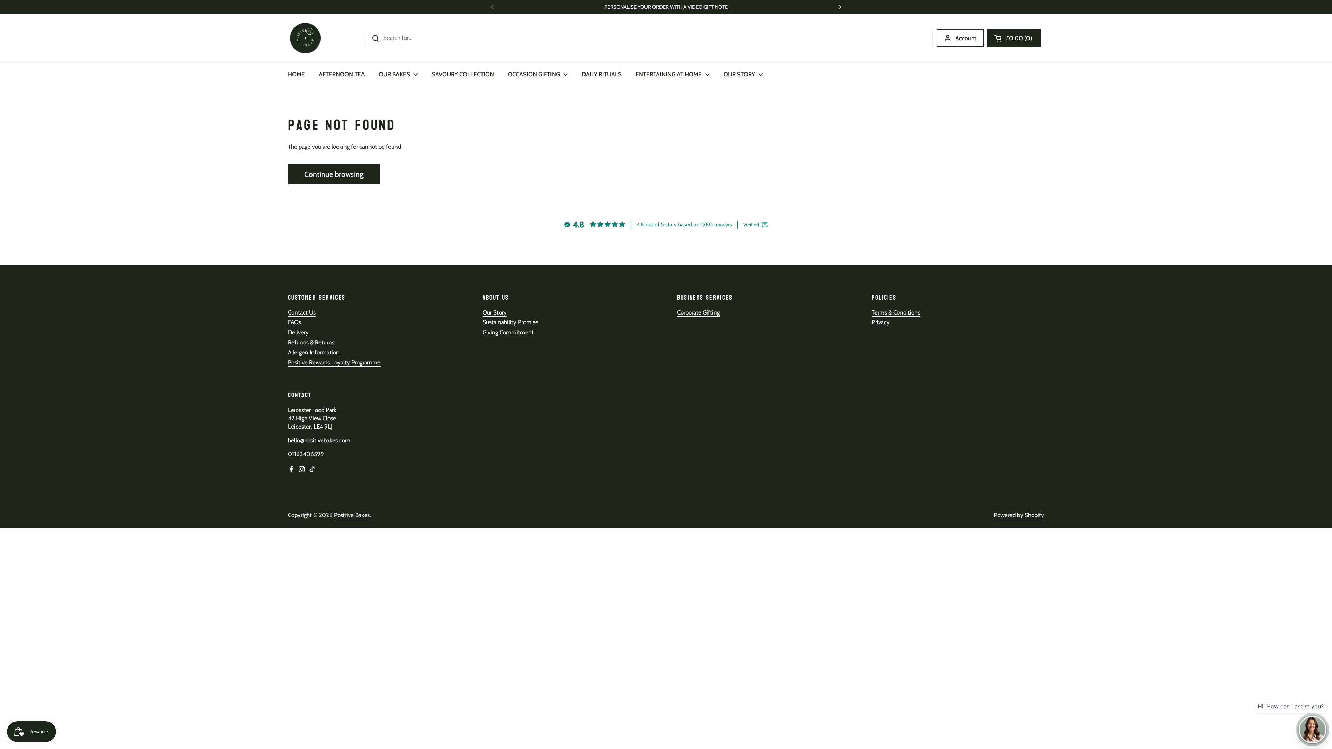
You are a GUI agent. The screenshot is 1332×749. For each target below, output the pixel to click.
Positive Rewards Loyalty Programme (334, 362)
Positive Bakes (352, 514)
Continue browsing (334, 174)
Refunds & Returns (311, 342)
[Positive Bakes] (305, 38)
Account (965, 38)
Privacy (881, 322)
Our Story (495, 312)
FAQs (294, 322)
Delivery (298, 332)
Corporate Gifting (698, 312)
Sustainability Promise (510, 322)
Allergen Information (314, 352)
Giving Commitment (508, 332)
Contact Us (302, 312)
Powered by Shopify (1019, 514)
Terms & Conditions (896, 312)
